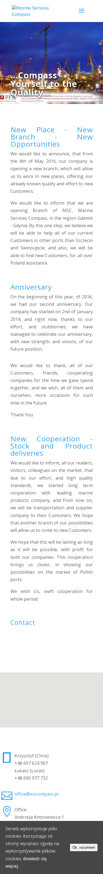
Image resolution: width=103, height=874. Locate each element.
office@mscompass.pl (37, 794)
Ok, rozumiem (84, 847)
